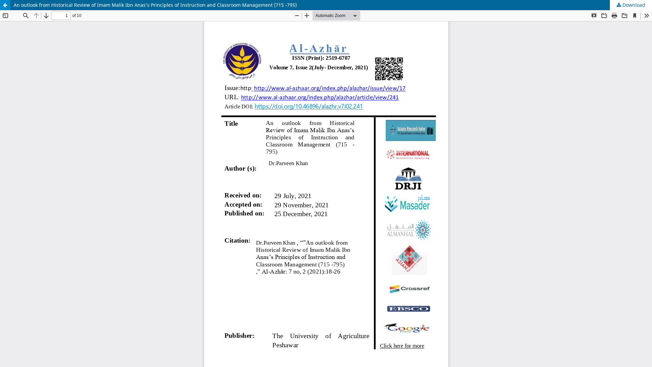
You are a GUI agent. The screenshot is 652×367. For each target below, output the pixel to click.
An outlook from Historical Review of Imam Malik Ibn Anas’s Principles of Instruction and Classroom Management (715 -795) (155, 5)
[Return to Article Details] (5, 5)
